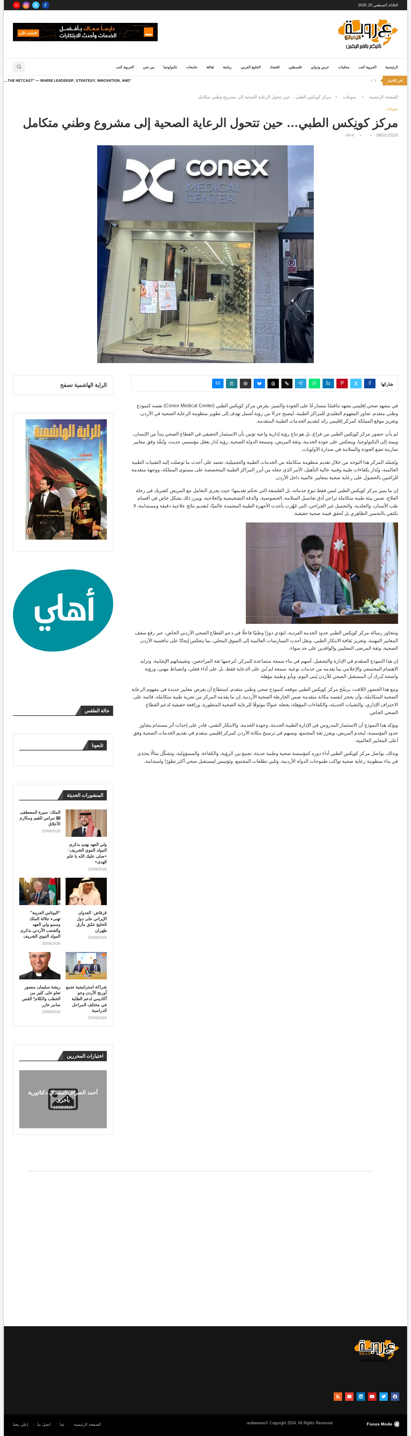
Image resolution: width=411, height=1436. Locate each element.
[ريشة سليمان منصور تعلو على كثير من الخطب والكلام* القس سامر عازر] (39, 965)
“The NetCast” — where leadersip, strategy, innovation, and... (67, 80)
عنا (62, 1424)
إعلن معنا (20, 1424)
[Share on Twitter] (356, 383)
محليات (343, 67)
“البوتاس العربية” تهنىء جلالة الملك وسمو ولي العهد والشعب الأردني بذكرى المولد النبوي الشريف (40, 924)
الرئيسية (391, 67)
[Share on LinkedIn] (328, 383)
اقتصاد (275, 67)
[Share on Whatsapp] (314, 383)
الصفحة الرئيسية (383, 96)
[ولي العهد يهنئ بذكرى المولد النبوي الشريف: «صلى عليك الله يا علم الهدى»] (86, 823)
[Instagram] (26, 5)
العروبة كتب (367, 67)
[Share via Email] (218, 383)
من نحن (148, 67)
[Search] (19, 67)
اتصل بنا (44, 1424)
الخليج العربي (251, 67)
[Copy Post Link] (286, 383)
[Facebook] (45, 5)
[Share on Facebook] (369, 383)
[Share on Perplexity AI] (231, 383)
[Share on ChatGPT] (245, 383)
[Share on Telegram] (300, 383)
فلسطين (295, 67)
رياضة (227, 67)
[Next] (375, 80)
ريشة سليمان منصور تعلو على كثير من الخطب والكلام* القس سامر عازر (41, 996)
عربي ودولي (320, 67)
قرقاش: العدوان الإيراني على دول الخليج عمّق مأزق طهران (91, 921)
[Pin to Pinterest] (342, 383)
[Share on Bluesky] (259, 383)
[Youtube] (16, 5)
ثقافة (210, 67)
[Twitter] (35, 5)
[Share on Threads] (273, 383)
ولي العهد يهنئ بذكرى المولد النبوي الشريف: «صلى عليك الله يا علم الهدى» (87, 853)
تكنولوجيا (170, 67)
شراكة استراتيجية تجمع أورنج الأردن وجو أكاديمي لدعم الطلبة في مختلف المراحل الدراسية (86, 999)
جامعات (191, 67)
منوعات (349, 96)
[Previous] (371, 80)
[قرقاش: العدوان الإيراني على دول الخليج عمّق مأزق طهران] (86, 891)
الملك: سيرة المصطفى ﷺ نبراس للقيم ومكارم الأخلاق (40, 818)
